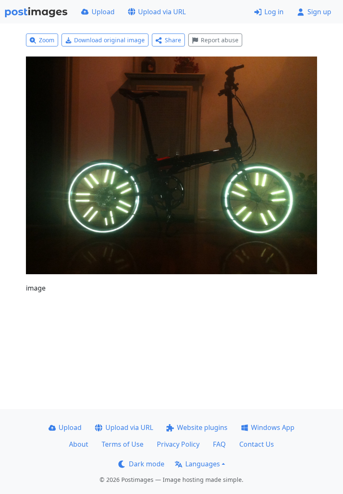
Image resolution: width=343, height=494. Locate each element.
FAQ (219, 444)
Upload (103, 11)
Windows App (272, 427)
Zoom (46, 40)
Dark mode (146, 463)
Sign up (319, 11)
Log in (274, 11)
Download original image (109, 40)
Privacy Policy (178, 444)
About (78, 444)
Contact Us (256, 444)
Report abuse (219, 40)
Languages (202, 463)
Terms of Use (122, 444)
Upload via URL (162, 11)
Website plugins (202, 427)
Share (173, 40)
